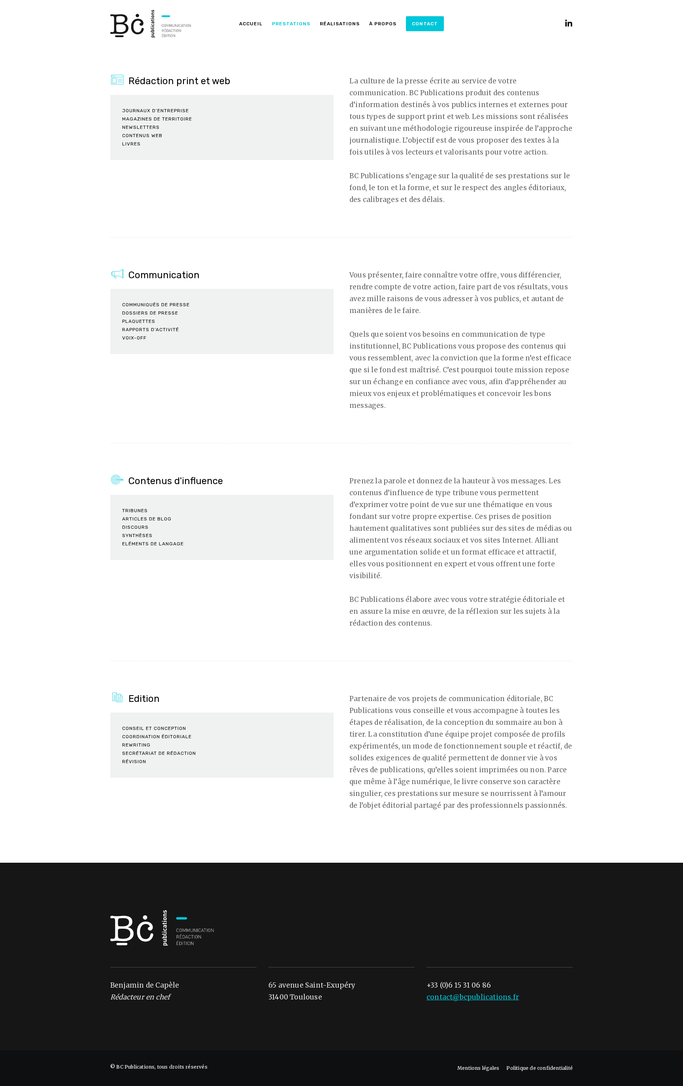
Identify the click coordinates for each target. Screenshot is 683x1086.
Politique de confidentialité (539, 1068)
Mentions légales (478, 1068)
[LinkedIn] (564, 23)
